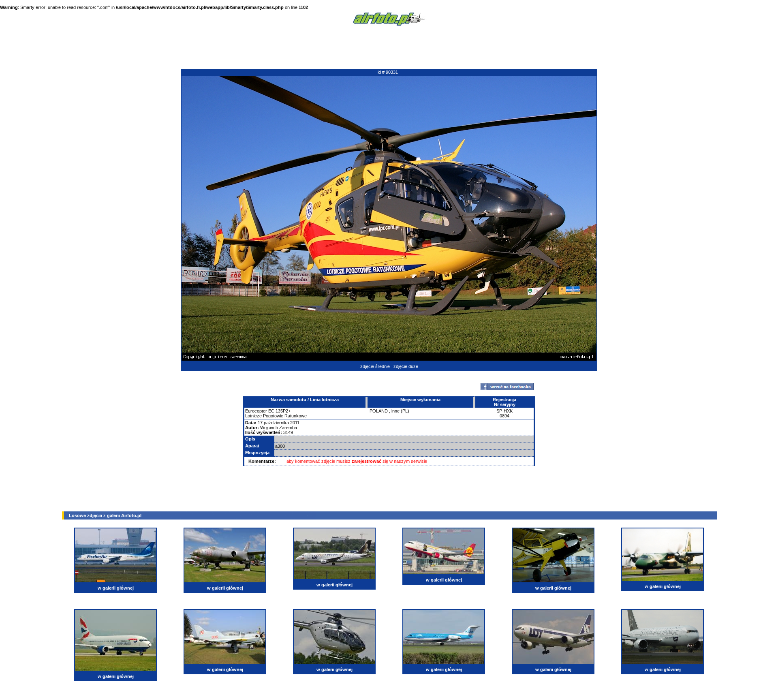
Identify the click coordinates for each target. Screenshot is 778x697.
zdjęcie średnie (375, 366)
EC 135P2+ (279, 410)
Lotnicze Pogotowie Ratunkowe (276, 415)
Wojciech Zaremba (278, 427)
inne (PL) (400, 410)
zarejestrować (366, 461)
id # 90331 (388, 72)
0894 (504, 415)
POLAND (379, 410)
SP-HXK (504, 410)
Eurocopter (256, 410)
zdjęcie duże (405, 366)
